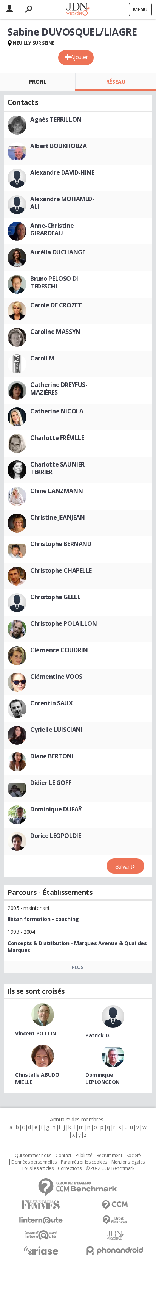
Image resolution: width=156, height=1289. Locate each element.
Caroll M (42, 358)
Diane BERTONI (52, 756)
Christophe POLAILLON (63, 623)
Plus (77, 967)
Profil (37, 81)
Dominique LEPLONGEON (102, 1078)
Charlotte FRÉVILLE (57, 438)
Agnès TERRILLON (56, 119)
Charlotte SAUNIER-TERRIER (58, 468)
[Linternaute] (41, 1220)
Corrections (69, 1168)
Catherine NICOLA (56, 411)
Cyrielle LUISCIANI (56, 729)
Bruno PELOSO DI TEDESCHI (54, 282)
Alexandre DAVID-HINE (62, 172)
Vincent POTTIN (35, 1033)
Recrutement (109, 1155)
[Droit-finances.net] (115, 1220)
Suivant (123, 866)
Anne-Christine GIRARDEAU (52, 229)
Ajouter (79, 57)
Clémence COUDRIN (59, 650)
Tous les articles (37, 1168)
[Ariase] (41, 1250)
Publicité (84, 1155)
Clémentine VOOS (56, 676)
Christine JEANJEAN (57, 517)
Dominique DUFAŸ (56, 809)
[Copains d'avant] (41, 1235)
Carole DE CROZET (56, 305)
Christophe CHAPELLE (61, 570)
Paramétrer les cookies (84, 1162)
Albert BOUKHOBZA (58, 146)
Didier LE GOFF (50, 782)
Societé (134, 1155)
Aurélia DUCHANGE (57, 252)
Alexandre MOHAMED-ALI (62, 203)
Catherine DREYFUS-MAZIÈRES (58, 388)
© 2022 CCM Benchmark (110, 1168)
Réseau (115, 81)
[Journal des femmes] (41, 1205)
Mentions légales (128, 1162)
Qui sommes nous (33, 1155)
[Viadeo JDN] (115, 1235)
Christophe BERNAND (60, 544)
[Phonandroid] (115, 1250)
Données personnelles (34, 1162)
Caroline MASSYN (55, 331)
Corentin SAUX (51, 703)
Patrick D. (97, 1035)
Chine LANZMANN (56, 491)
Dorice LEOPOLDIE (55, 836)
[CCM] (115, 1205)
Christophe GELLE (55, 597)
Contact (63, 1155)
